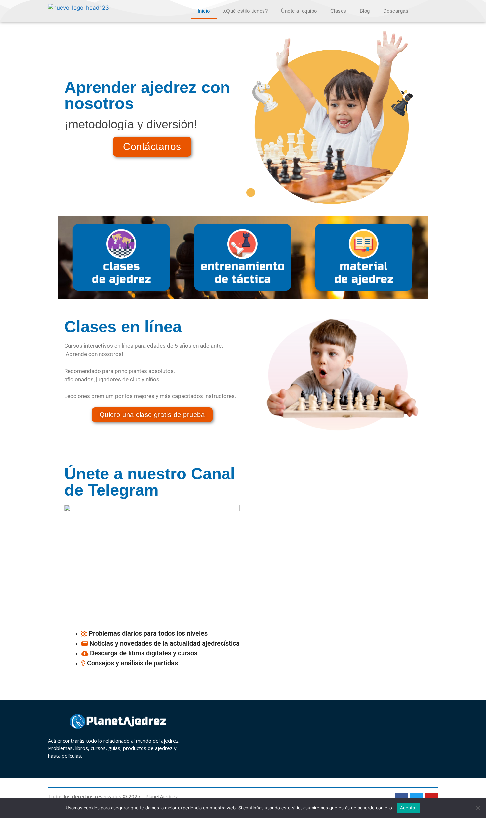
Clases (338, 11)
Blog (365, 11)
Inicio (204, 11)
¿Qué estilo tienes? (245, 11)
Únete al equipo (299, 11)
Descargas (396, 11)
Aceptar (408, 807)
